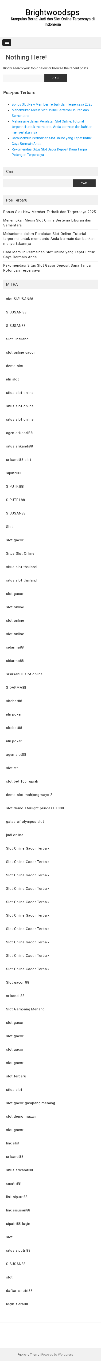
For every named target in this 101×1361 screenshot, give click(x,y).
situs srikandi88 (19, 446)
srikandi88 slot (18, 460)
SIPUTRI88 (15, 486)
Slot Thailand (17, 339)
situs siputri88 (18, 1250)
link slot (12, 1143)
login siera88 (17, 1304)
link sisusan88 (18, 1210)
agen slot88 (16, 754)
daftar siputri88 (19, 1291)
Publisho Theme (28, 1354)
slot (9, 1237)
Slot (9, 527)
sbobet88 (14, 701)
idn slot (12, 379)
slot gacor (15, 540)
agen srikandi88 (19, 433)
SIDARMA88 (16, 687)
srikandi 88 (15, 996)
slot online (15, 607)
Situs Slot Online (20, 553)
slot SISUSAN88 (19, 299)
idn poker (14, 714)
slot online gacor (20, 352)
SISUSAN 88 (16, 312)
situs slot (14, 1090)
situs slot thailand (21, 567)
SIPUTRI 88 (15, 500)
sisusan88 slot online (24, 674)
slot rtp (12, 768)
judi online (14, 835)
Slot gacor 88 (17, 982)
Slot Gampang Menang (25, 1009)
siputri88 (13, 473)
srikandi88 (14, 1157)
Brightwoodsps (53, 12)
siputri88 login (18, 1224)
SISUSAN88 (16, 326)
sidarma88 (15, 647)
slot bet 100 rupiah (22, 781)
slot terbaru (16, 1076)
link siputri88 (17, 1197)
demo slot (14, 366)
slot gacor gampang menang (30, 1103)
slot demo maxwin (22, 1116)
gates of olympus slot (25, 821)
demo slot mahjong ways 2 (29, 795)
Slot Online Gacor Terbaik (28, 848)
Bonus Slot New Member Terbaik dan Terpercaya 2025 (52, 104)
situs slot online (20, 393)
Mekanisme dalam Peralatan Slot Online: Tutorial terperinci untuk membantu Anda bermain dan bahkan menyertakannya (52, 127)
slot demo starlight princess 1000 (35, 808)
